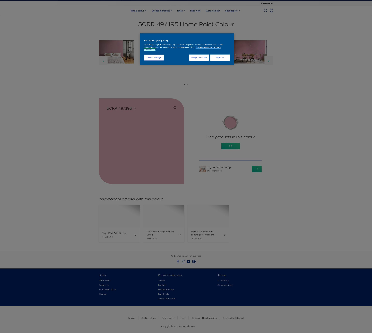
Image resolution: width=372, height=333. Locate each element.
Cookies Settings (154, 57)
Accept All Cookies (199, 57)
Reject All (220, 57)
